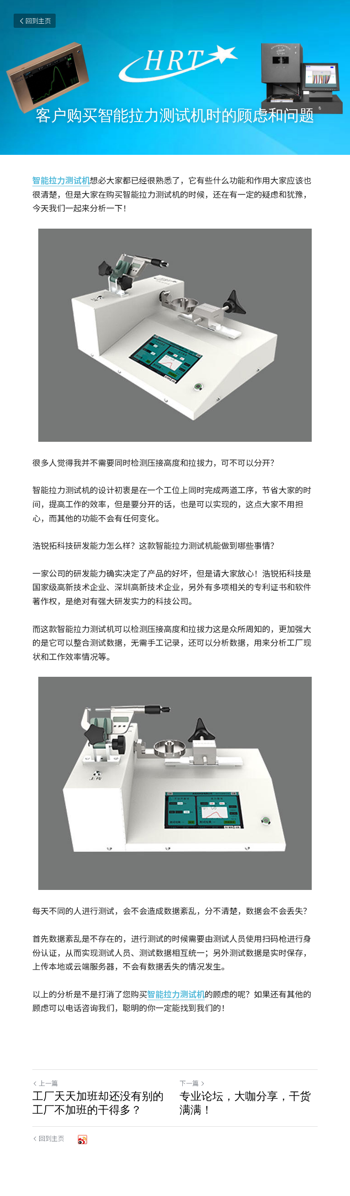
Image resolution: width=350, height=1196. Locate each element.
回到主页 (38, 20)
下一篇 (189, 1083)
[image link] (175, 335)
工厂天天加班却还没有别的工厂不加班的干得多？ (98, 1102)
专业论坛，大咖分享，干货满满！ (245, 1102)
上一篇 (48, 1083)
